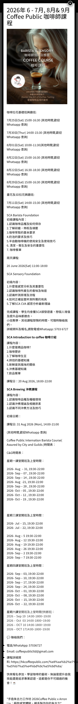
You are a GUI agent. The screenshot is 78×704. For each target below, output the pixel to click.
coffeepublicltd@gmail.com (35, 651)
